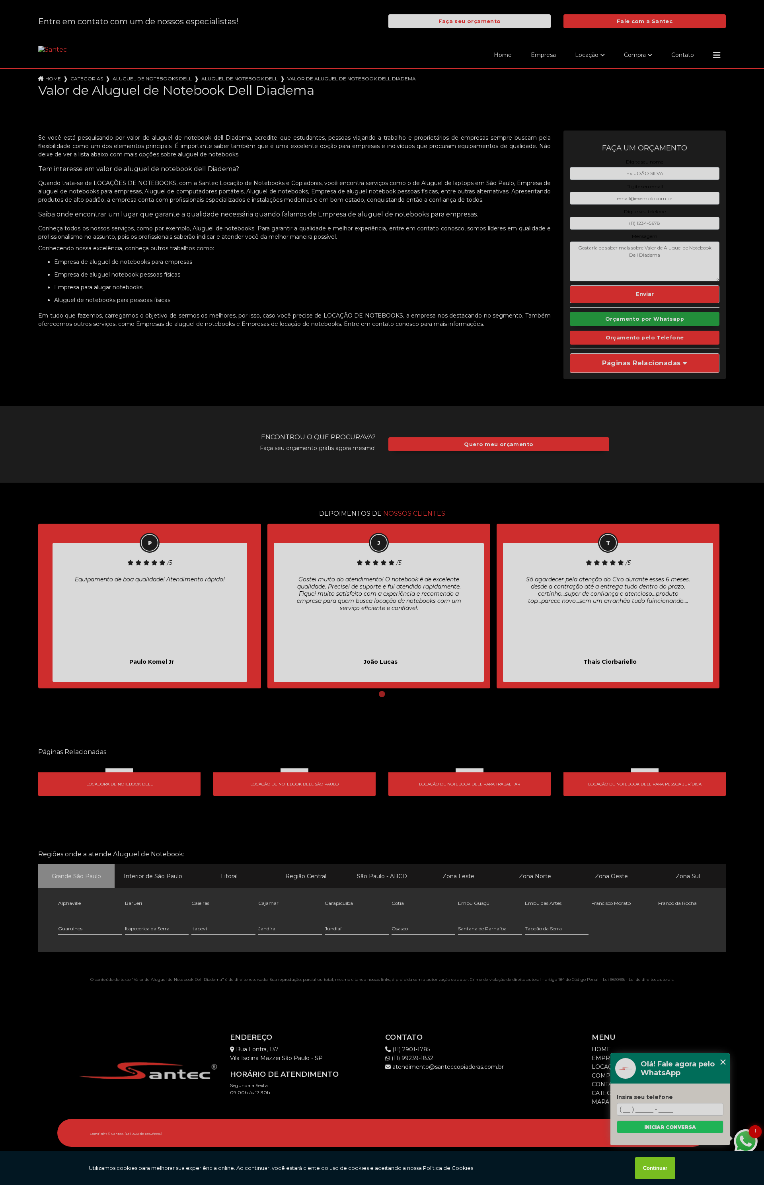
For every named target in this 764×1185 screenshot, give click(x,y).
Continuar (655, 1168)
